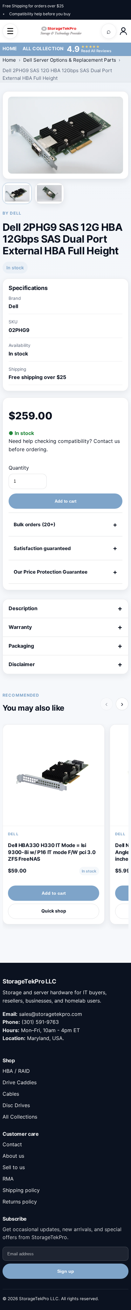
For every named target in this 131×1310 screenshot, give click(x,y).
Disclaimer (22, 664)
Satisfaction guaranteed (42, 548)
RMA (8, 1179)
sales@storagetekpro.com (50, 1014)
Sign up (65, 1271)
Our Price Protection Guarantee (50, 572)
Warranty (20, 627)
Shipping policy (21, 1190)
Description (23, 608)
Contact (12, 1144)
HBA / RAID (16, 1071)
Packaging (21, 646)
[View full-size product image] (65, 135)
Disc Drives (16, 1105)
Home (10, 48)
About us (13, 1156)
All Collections (45, 48)
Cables (11, 1094)
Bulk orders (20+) (34, 524)
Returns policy (20, 1201)
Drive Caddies (20, 1082)
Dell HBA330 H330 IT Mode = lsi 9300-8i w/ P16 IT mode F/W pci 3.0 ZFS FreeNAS (51, 852)
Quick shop (53, 911)
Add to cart (65, 501)
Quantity (19, 468)
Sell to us (14, 1167)
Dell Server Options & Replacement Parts (69, 60)
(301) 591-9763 (40, 1022)
